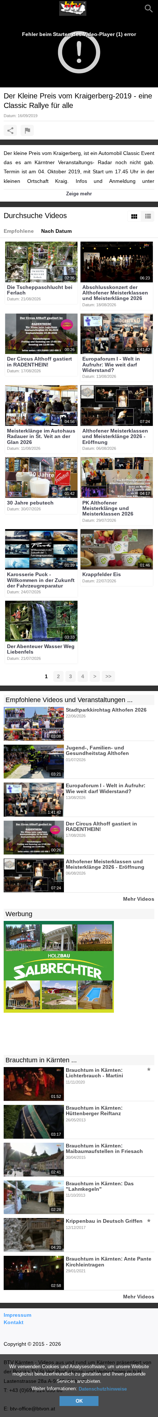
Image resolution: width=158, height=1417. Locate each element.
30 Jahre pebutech (30, 503)
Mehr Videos (138, 898)
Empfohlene (19, 231)
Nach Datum (56, 231)
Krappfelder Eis (101, 575)
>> (108, 676)
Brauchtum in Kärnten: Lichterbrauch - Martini (94, 1072)
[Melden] (27, 130)
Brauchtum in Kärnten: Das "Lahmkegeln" (100, 1186)
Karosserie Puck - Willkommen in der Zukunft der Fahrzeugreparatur (41, 580)
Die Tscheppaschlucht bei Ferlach (39, 290)
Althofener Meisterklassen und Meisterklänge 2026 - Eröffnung (115, 436)
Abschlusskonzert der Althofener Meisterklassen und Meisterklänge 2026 (115, 292)
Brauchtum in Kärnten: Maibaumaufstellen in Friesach (104, 1148)
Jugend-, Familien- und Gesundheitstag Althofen (97, 750)
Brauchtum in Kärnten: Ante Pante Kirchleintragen (108, 1262)
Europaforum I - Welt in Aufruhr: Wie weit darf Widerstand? (111, 364)
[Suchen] (148, 8)
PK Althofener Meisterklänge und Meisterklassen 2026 (107, 508)
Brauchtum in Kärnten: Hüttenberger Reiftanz (94, 1110)
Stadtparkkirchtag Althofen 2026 (106, 710)
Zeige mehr (79, 193)
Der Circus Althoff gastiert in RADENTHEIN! (39, 362)
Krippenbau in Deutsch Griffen (104, 1221)
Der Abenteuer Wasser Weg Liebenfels (41, 649)
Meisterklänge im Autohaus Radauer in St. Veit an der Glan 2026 (41, 436)
